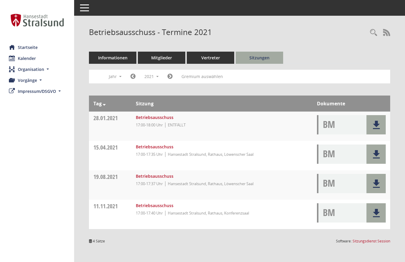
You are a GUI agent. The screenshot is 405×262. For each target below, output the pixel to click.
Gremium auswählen (202, 76)
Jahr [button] (113, 76)
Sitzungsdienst (371, 241)
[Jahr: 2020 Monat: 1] (133, 76)
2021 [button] (149, 76)
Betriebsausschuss (154, 117)
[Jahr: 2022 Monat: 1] (170, 76)
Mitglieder (161, 58)
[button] (37, 69)
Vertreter (210, 58)
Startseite (28, 47)
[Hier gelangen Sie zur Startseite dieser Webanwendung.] (37, 20)
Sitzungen (259, 58)
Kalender (27, 58)
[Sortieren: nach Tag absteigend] (104, 103)
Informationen (112, 58)
